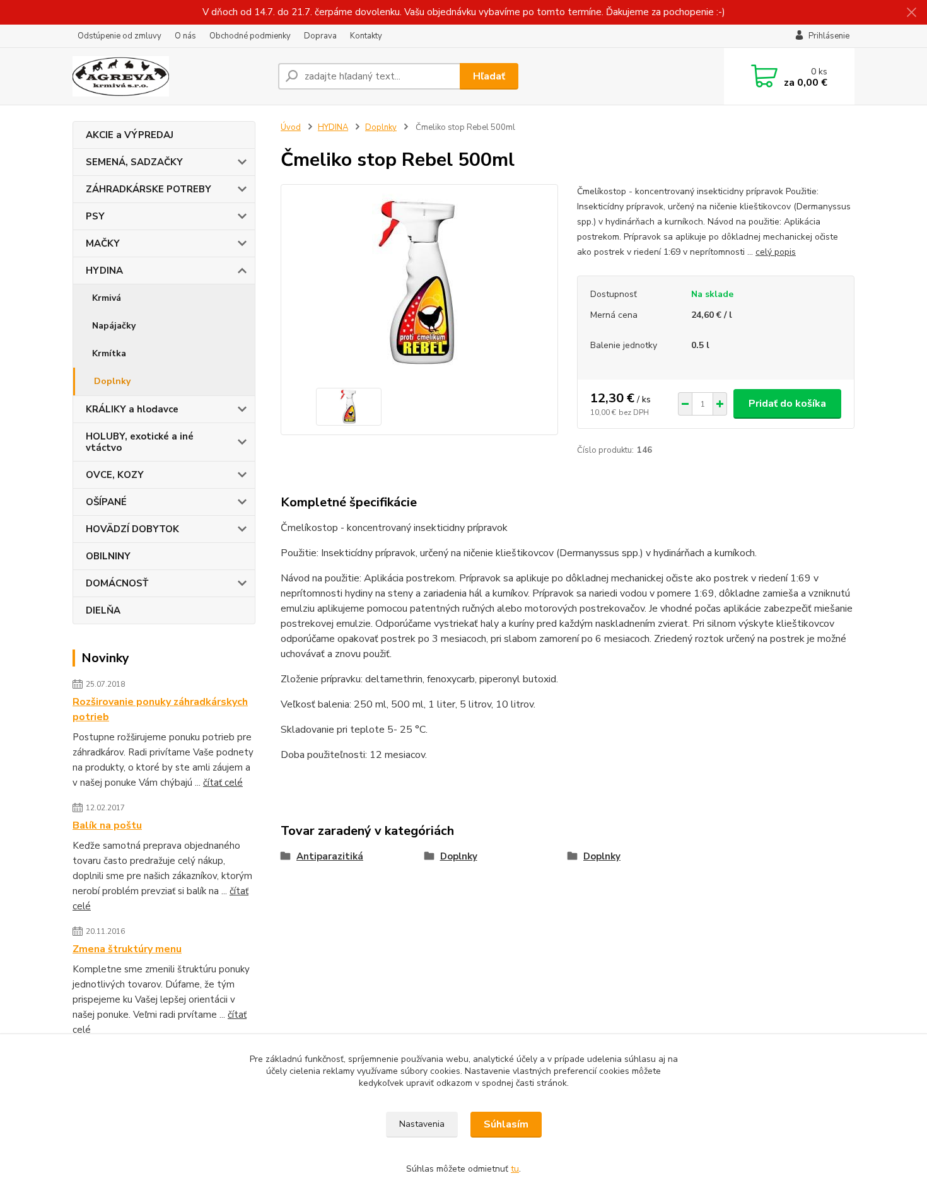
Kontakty (366, 36)
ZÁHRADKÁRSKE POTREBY (148, 189)
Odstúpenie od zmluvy (119, 36)
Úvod (291, 127)
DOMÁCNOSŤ (117, 583)
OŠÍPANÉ (106, 502)
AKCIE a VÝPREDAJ (129, 135)
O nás (185, 36)
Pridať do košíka (787, 404)
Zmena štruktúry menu (127, 949)
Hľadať (489, 76)
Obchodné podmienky (250, 36)
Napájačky (114, 326)
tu (515, 1169)
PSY (95, 216)
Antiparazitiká (329, 856)
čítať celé (223, 782)
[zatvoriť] (911, 13)
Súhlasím (506, 1124)
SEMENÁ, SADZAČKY (134, 162)
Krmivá (106, 298)
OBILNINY (108, 556)
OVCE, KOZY (115, 475)
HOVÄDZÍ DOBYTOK (132, 529)
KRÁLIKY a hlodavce (132, 409)
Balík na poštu (107, 825)
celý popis (775, 252)
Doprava (320, 36)
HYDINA (104, 270)
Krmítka (109, 353)
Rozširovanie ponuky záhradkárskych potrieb (160, 709)
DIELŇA (103, 610)
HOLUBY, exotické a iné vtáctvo (140, 442)
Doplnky (112, 381)
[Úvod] (170, 76)
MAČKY (103, 243)
